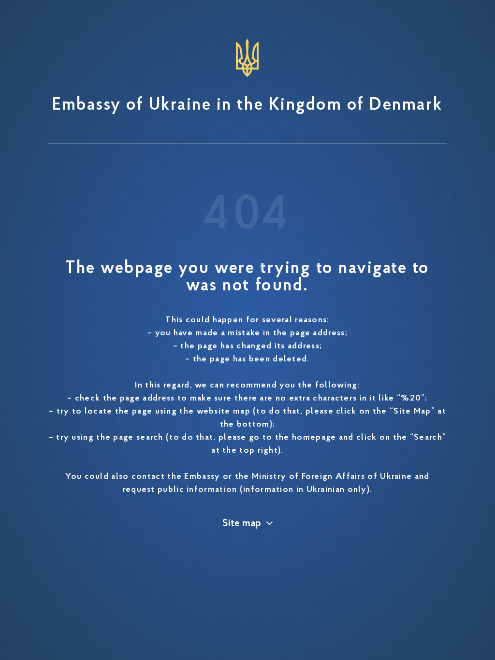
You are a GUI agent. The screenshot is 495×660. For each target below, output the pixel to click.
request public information (180, 490)
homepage (314, 437)
